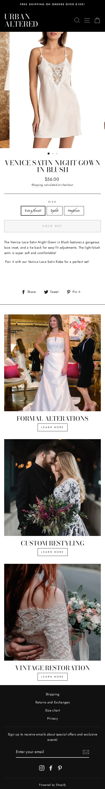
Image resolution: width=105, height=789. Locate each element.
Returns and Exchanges (52, 702)
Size (52, 202)
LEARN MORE (52, 427)
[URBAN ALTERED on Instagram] (41, 768)
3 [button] (57, 154)
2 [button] (53, 154)
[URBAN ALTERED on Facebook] (50, 768)
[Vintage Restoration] (52, 612)
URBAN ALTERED (21, 20)
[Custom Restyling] (52, 487)
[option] (52, 4)
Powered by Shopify (52, 785)
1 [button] (49, 154)
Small (55, 210)
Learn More (52, 552)
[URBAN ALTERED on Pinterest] (60, 768)
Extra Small (33, 210)
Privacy (52, 718)
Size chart (52, 710)
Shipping (37, 185)
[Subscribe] (86, 752)
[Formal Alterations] (52, 362)
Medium (74, 210)
